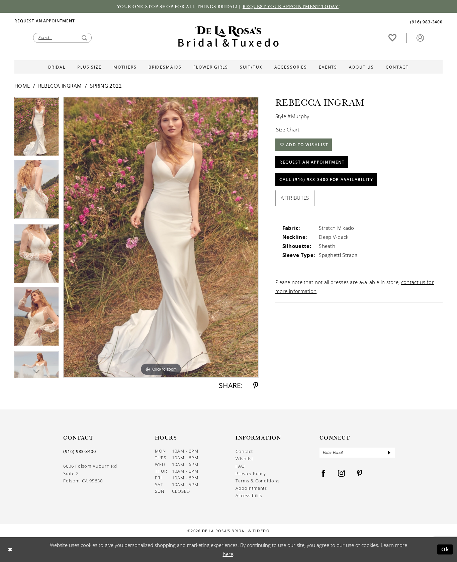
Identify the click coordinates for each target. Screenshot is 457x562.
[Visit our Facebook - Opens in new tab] (323, 473)
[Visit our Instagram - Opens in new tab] (342, 473)
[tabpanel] (36, 129)
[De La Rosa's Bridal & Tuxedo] (228, 36)
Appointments (251, 488)
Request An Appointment (312, 162)
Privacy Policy (251, 473)
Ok (445, 549)
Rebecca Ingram (60, 85)
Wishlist (244, 459)
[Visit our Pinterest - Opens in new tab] (360, 473)
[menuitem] (121, 21)
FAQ (240, 466)
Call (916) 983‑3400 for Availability (326, 179)
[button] (420, 37)
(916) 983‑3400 (79, 451)
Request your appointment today (291, 6)
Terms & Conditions (258, 481)
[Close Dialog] (10, 549)
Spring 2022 (106, 85)
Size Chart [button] (287, 129)
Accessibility (249, 495)
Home (22, 85)
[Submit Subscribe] (389, 453)
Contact (244, 451)
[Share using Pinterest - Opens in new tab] (256, 385)
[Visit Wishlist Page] (392, 37)
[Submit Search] (84, 38)
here (228, 554)
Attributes (295, 197)
